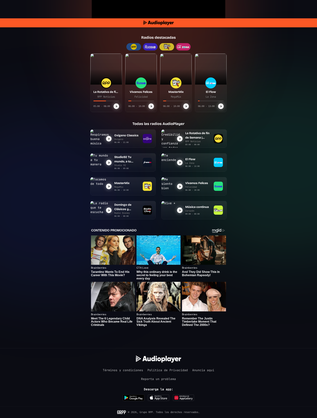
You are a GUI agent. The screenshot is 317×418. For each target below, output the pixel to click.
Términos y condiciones (123, 370)
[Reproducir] (116, 106)
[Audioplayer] (158, 23)
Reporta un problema (158, 379)
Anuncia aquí (203, 370)
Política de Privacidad (167, 370)
